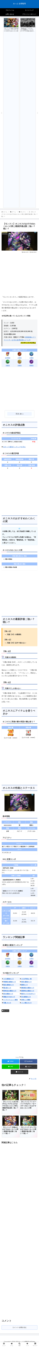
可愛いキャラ (7, 1003)
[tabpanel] (11, 112)
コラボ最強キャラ (8, 979)
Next (37, 113)
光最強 (20, 365)
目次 (17, 414)
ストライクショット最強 (10, 1000)
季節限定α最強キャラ (9, 982)
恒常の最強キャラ (26, 982)
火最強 (20, 358)
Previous (1, 113)
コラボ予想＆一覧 (26, 979)
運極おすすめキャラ (9, 997)
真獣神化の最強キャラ (27, 991)
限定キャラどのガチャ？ (28, 994)
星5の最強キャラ (8, 994)
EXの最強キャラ (26, 997)
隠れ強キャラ (7, 988)
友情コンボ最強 (25, 1000)
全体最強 (7, 358)
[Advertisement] (19, 273)
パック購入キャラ (26, 1003)
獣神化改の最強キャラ (9, 991)
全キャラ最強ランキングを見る (14, 447)
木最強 (8, 365)
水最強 (31, 358)
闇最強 (31, 365)
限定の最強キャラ (8, 985)
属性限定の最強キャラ (27, 988)
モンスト (6, 1010)
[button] (35, 632)
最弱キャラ (24, 985)
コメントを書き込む (19, 1327)
